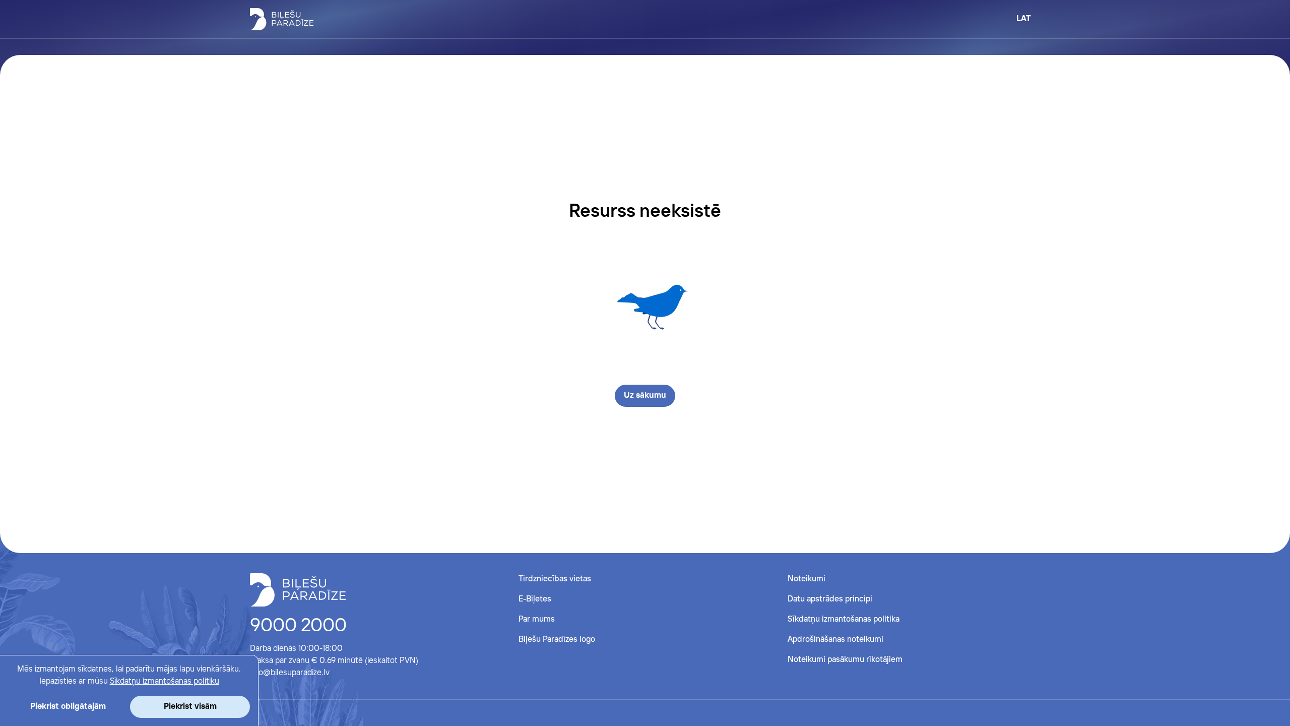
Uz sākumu (645, 395)
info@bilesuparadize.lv (290, 673)
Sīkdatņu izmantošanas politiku (164, 681)
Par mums (537, 619)
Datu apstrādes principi (830, 599)
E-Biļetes (535, 599)
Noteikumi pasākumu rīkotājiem (845, 659)
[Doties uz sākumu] (298, 590)
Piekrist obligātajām (68, 706)
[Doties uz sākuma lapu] (281, 19)
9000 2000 (298, 626)
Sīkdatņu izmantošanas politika (843, 619)
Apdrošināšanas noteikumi (835, 639)
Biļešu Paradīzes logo (557, 639)
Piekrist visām (190, 706)
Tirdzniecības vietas (555, 579)
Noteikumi (806, 579)
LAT (1023, 19)
